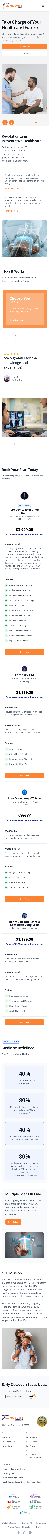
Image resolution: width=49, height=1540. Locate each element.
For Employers (32, 1459)
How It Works (8, 1459)
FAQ (28, 1464)
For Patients (10, 188)
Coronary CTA (8, 1487)
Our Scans (6, 1478)
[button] (36, 122)
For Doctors (10, 211)
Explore (5, 1446)
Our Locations (8, 1455)
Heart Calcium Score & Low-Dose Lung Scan (21, 1495)
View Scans (15, 320)
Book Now (24, 666)
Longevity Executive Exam (13, 1482)
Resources (30, 1446)
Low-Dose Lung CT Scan (12, 1491)
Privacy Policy (35, 1471)
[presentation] (5, 122)
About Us (6, 1451)
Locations (25, 53)
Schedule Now (24, 47)
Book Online (13, 1236)
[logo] (12, 5)
